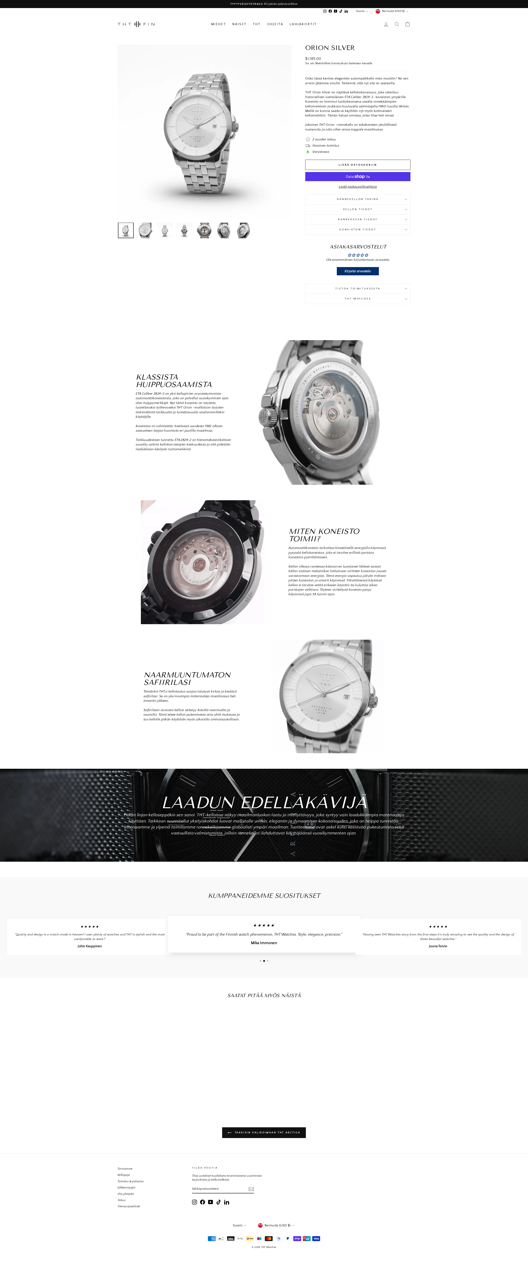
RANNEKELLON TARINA (358, 199)
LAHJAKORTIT (303, 24)
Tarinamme (125, 1168)
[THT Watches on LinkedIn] (226, 1202)
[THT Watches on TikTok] (218, 1202)
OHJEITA (275, 24)
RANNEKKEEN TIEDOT (358, 219)
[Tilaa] (251, 1189)
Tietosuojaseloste (129, 1206)
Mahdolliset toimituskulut (331, 63)
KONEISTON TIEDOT (357, 229)
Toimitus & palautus (131, 1181)
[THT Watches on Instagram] (194, 1202)
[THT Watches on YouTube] (210, 1202)
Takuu (122, 1200)
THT (257, 24)
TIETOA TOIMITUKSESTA (357, 288)
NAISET (239, 24)
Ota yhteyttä (126, 1194)
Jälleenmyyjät (126, 1187)
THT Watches (358, 298)
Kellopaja (124, 1175)
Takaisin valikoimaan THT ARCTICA (267, 1132)
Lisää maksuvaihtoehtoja (358, 187)
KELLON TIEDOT (358, 209)
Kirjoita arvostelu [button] (358, 271)
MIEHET (218, 24)
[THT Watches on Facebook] (202, 1202)
